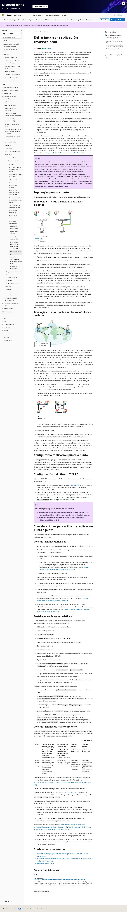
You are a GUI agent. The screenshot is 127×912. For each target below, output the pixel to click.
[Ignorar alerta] (123, 3)
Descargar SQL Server (117, 20)
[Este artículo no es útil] (108, 58)
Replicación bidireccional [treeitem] (14, 267)
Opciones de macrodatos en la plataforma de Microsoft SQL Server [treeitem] (13, 131)
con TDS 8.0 (68, 479)
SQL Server (47, 32)
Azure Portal (105, 20)
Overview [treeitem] (11, 164)
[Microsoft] (3, 15)
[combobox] (12, 33)
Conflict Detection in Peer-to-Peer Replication (69, 153)
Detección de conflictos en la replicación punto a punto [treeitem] (16, 260)
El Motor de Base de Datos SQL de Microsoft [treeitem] (12, 62)
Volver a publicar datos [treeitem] (14, 181)
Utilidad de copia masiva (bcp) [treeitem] (12, 125)
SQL (40, 32)
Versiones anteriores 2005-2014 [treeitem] (11, 50)
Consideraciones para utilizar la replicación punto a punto (114, 45)
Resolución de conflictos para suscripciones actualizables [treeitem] (14, 245)
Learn (35, 32)
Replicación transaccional (45, 863)
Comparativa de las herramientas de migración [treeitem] (13, 115)
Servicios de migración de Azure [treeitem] (12, 138)
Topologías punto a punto (114, 35)
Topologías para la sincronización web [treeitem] (14, 206)
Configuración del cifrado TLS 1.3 (114, 42)
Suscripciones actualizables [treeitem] (14, 238)
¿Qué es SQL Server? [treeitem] (11, 58)
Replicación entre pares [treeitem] (15, 253)
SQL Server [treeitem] (6, 41)
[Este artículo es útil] (106, 58)
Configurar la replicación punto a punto (113, 38)
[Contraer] (21, 30)
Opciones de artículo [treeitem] (14, 233)
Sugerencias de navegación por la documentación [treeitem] (11, 45)
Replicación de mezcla (76, 184)
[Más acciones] (91, 32)
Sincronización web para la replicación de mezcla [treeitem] (15, 200)
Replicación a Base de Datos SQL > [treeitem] (15, 176)
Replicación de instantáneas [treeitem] (13, 212)
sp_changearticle (70, 792)
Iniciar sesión (121, 15)
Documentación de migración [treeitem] (10, 109)
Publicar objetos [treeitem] (12, 158)
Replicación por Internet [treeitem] (13, 186)
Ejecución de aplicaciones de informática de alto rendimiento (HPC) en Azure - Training (59, 879)
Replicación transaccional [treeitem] (14, 227)
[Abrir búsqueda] (114, 15)
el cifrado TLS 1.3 (75, 485)
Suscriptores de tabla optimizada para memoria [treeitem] (15, 169)
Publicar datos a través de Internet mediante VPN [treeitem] (14, 193)
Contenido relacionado (112, 49)
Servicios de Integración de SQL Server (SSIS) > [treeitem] (13, 120)
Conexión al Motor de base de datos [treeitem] (12, 67)
